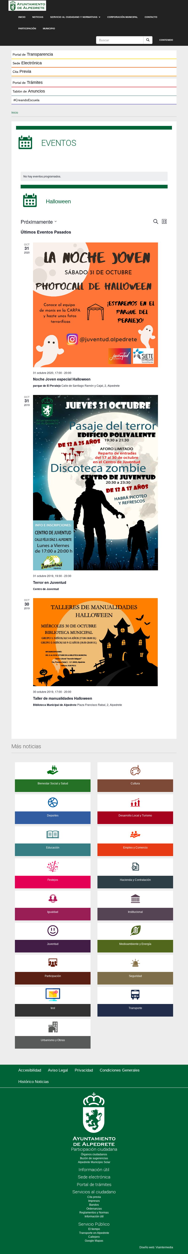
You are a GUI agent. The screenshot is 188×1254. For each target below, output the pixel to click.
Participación (27, 28)
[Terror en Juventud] (95, 482)
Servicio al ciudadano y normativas (74, 17)
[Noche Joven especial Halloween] (95, 304)
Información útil (94, 1169)
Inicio (21, 17)
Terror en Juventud (49, 582)
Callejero (94, 1236)
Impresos (94, 1200)
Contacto (151, 17)
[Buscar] (147, 40)
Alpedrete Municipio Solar (94, 1162)
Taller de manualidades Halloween (62, 698)
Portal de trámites (94, 1184)
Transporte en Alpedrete (94, 1233)
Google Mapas (94, 1240)
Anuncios (29, 91)
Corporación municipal (122, 17)
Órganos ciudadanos (94, 1154)
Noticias (37, 17)
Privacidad (84, 1070)
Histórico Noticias (33, 1082)
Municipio (49, 28)
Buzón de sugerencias (94, 1158)
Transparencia (33, 54)
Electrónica (27, 63)
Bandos (94, 1204)
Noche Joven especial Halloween (62, 379)
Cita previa (94, 1197)
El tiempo (94, 1229)
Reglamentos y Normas (94, 1212)
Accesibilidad (29, 1070)
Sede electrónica (94, 1177)
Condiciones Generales (120, 1070)
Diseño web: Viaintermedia (156, 1247)
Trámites (28, 82)
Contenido (166, 40)
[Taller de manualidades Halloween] (95, 642)
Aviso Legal (58, 1070)
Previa (22, 71)
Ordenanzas (94, 1208)
